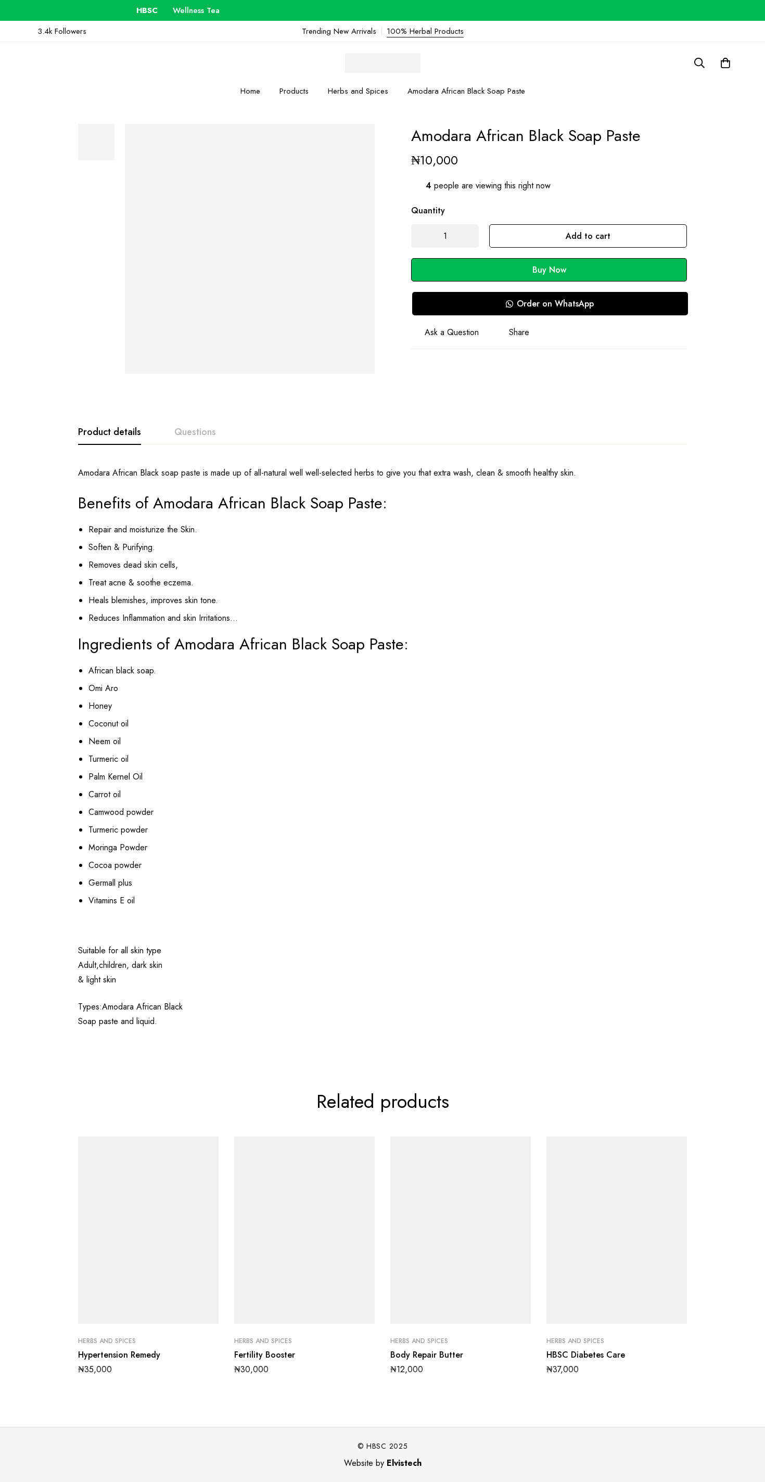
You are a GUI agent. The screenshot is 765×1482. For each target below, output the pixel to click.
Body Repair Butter (426, 1355)
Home (250, 91)
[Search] (699, 63)
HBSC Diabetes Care (585, 1355)
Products (294, 91)
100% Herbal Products (425, 31)
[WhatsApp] (718, 31)
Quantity (428, 210)
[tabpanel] (382, 753)
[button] (549, 304)
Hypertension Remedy (119, 1355)
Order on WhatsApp (555, 304)
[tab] (109, 432)
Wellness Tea (179, 10)
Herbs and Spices (358, 91)
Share (519, 332)
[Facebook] (736, 31)
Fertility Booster (264, 1355)
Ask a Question (452, 332)
